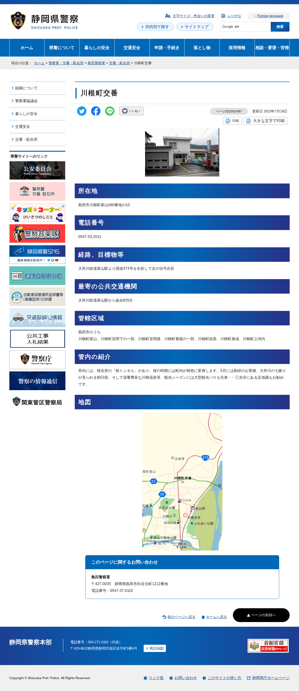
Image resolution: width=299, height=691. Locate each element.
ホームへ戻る (216, 617)
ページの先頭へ (263, 615)
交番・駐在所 (119, 63)
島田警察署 (96, 63)
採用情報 (237, 47)
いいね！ (135, 111)
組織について (26, 88)
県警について (62, 47)
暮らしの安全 (97, 47)
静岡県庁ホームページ (271, 678)
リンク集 (156, 678)
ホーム (27, 47)
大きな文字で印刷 (269, 120)
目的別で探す (157, 27)
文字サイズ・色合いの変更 (194, 16)
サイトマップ (197, 27)
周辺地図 (157, 648)
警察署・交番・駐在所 (66, 63)
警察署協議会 (26, 101)
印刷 (235, 120)
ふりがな (234, 16)
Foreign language (270, 16)
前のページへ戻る (181, 617)
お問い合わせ (185, 678)
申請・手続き (167, 47)
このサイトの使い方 (224, 678)
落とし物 (202, 47)
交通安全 (132, 47)
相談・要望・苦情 (272, 47)
